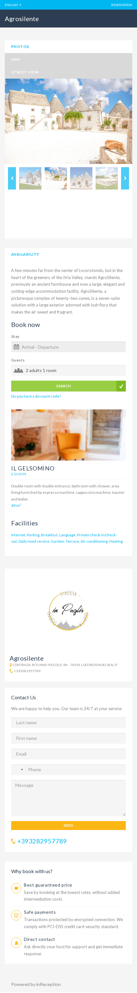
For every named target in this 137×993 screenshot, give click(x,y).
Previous (12, 178)
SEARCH (63, 386)
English (11, 5)
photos (20, 46)
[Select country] (18, 769)
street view (25, 72)
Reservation (121, 5)
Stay (15, 336)
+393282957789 (27, 671)
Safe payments (40, 912)
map (15, 59)
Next (125, 178)
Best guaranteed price (48, 885)
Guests (18, 360)
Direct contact (39, 939)
